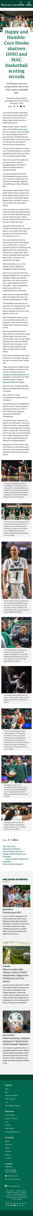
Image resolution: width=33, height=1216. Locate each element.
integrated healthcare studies (13, 382)
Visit (6, 1102)
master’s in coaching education (14, 374)
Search (20, 5)
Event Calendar (10, 1115)
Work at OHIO (9, 1128)
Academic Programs (11, 1095)
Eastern (7, 1148)
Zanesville (8, 1158)
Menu (29, 4)
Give (6, 1092)
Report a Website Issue (12, 1132)
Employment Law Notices (13, 1192)
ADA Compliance (10, 1191)
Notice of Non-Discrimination (20, 1196)
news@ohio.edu (13, 1176)
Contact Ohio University (12, 1179)
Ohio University (12, 1203)
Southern (8, 1155)
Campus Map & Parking (12, 1106)
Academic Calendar (11, 1118)
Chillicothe (8, 1145)
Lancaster (8, 1151)
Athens (7, 1141)
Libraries (7, 1125)
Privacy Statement (11, 1197)
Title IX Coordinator (17, 1199)
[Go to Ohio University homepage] (9, 5)
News (7, 1122)
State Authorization (22, 1197)
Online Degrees (10, 1099)
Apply (7, 1089)
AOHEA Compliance (21, 1191)
